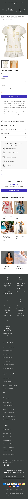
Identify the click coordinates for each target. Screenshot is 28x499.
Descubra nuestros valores (7, 292)
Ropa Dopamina (7, 440)
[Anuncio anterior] (3, 2)
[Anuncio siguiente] (25, 2)
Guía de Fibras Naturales (9, 416)
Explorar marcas (20, 291)
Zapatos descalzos (7, 436)
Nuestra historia (7, 333)
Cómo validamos (7, 381)
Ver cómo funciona (20, 314)
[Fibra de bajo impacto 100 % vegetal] (3, 223)
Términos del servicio (10, 493)
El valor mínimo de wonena (10, 385)
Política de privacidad (8, 364)
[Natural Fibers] (3, 203)
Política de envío (19, 493)
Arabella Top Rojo (7, 216)
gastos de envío (5, 75)
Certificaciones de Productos (10, 419)
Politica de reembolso (8, 361)
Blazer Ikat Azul (20, 216)
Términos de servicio (8, 368)
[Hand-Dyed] (16, 203)
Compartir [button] (5, 174)
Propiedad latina (6, 267)
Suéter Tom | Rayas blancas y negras (7, 237)
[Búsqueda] (19, 10)
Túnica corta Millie (7, 19)
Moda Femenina (7, 429)
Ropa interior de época (9, 443)
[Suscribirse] (23, 476)
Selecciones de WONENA (9, 454)
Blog (4, 392)
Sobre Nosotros (7, 378)
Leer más (6, 315)
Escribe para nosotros (8, 350)
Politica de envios (7, 357)
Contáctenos (6, 354)
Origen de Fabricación (8, 412)
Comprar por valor (7, 405)
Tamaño (3, 78)
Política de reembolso (9, 491)
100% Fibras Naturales (8, 447)
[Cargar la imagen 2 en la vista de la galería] (14, 64)
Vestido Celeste (20, 236)
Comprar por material (8, 409)
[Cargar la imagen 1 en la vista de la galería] (5, 64)
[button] (3, 10)
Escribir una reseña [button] (13, 190)
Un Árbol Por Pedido (8, 388)
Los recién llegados (8, 450)
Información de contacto (9, 495)
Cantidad (3, 85)
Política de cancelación (20, 495)
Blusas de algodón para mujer (15, 17)
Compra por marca (8, 402)
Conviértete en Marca (8, 347)
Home (2, 16)
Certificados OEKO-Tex (8, 433)
